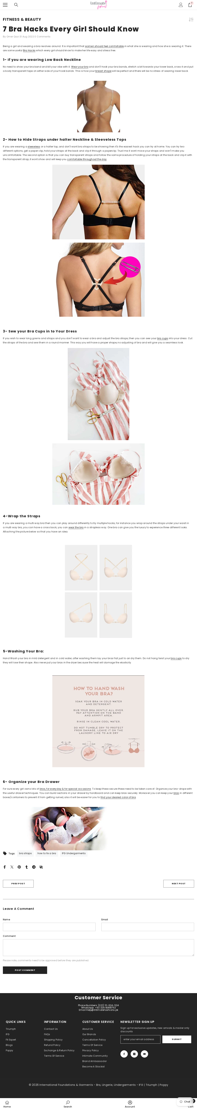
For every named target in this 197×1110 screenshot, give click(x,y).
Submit (177, 1039)
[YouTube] (144, 1054)
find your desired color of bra (118, 797)
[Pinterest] (19, 866)
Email (104, 919)
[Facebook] (4, 866)
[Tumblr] (26, 866)
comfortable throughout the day (87, 159)
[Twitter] (12, 866)
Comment (9, 936)
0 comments (42, 36)
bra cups (162, 338)
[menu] (5, 4)
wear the (73, 527)
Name (6, 919)
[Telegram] (34, 866)
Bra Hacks (29, 50)
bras (176, 793)
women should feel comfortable (104, 46)
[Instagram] (134, 1054)
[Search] (16, 4)
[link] (67, 1104)
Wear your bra (79, 66)
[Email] (41, 866)
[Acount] (181, 5)
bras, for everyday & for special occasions (65, 788)
